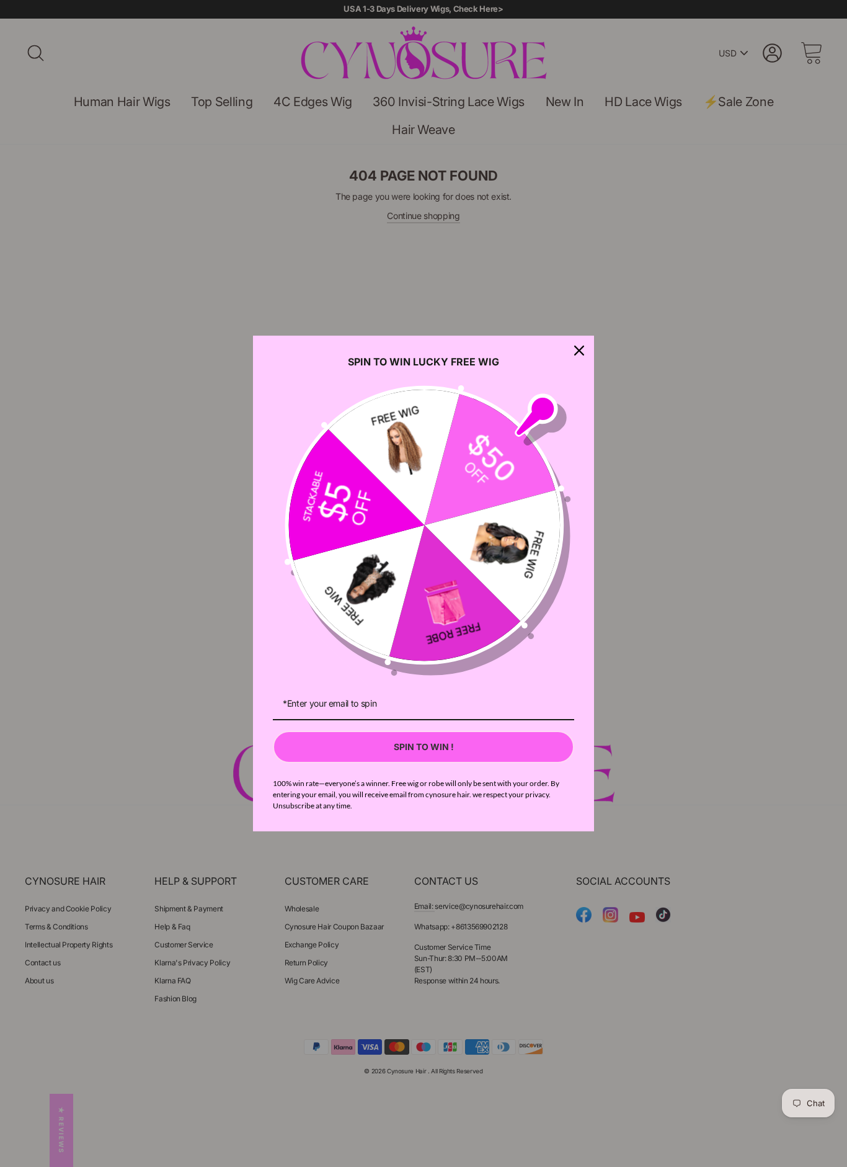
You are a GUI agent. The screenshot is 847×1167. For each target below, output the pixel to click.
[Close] (579, 350)
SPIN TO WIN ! (424, 746)
